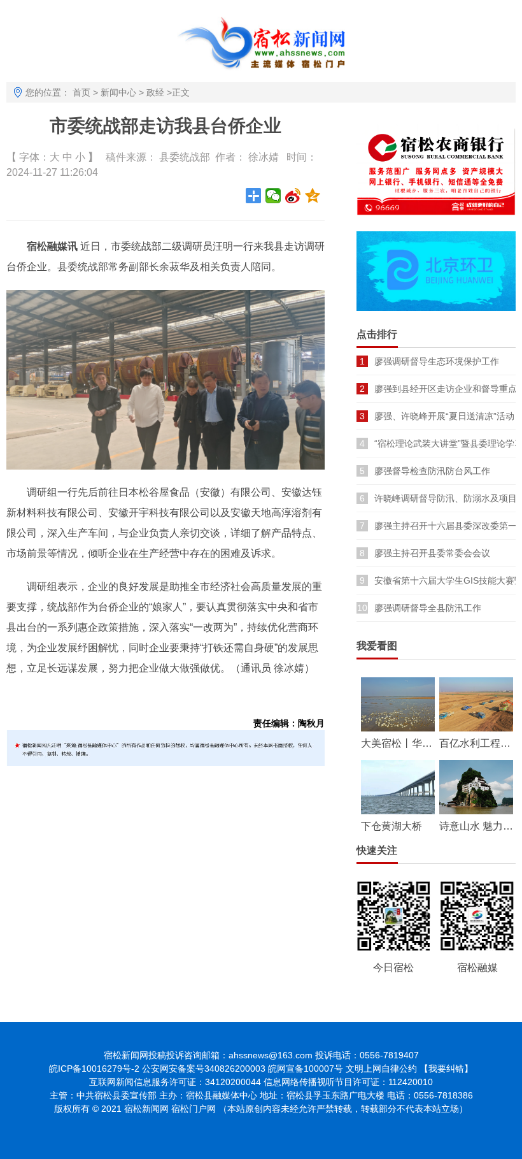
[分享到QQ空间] (313, 195)
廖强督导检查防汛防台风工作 (432, 471)
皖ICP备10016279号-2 (94, 1068)
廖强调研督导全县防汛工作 (427, 608)
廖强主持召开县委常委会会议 (432, 553)
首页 (81, 92)
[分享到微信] (273, 195)
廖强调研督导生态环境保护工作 (436, 361)
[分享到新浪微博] (293, 195)
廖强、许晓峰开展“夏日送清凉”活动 (444, 416)
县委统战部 (184, 157)
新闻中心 (118, 92)
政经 (155, 92)
